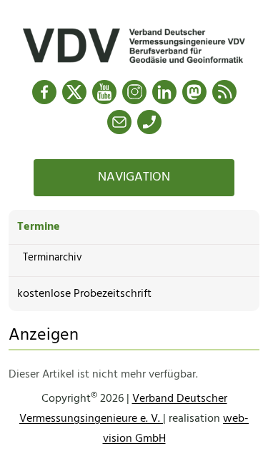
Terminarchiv (52, 257)
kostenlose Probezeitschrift (84, 294)
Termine (38, 227)
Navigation (134, 177)
